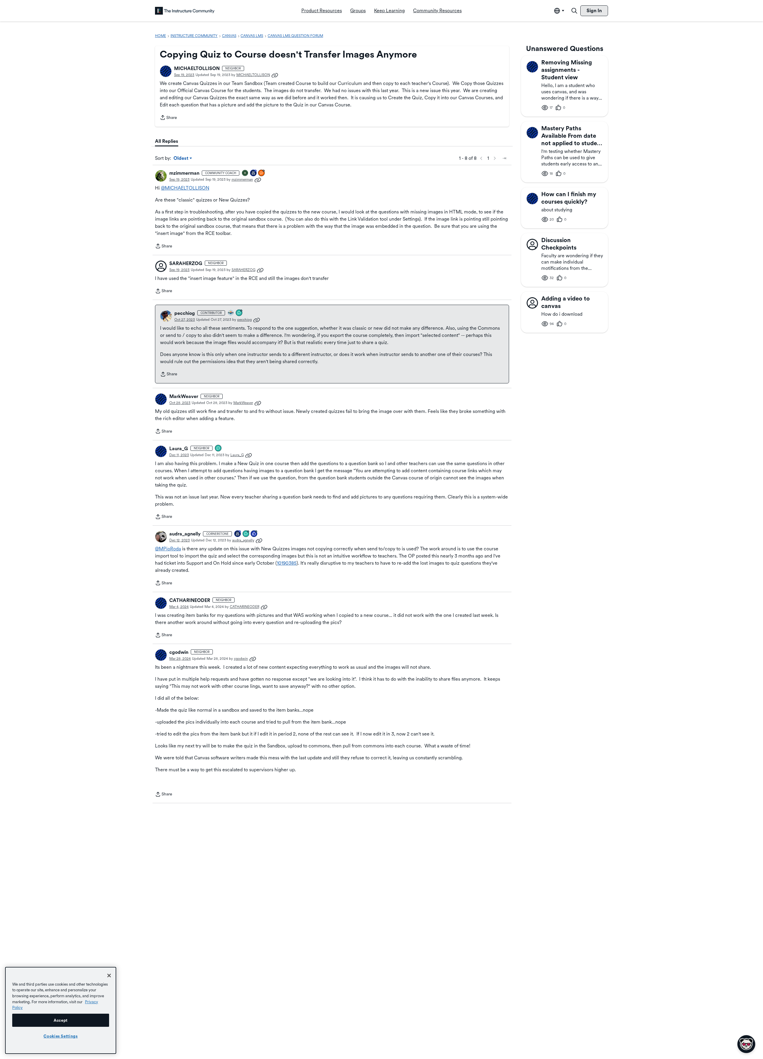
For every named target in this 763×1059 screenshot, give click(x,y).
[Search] (574, 10)
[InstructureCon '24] (245, 173)
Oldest (181, 158)
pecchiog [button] (184, 313)
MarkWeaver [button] (183, 396)
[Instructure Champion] (231, 313)
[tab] (166, 141)
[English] (185, 11)
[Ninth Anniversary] (253, 173)
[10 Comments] (246, 534)
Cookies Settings (61, 1036)
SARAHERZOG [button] (185, 263)
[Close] (109, 975)
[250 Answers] (261, 173)
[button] (166, 71)
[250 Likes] (254, 534)
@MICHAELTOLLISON (185, 188)
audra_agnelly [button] (185, 534)
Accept (61, 1020)
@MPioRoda (168, 549)
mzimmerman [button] (184, 173)
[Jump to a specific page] (504, 158)
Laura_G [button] (178, 448)
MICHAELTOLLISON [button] (197, 68)
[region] (61, 1010)
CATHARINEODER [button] (189, 600)
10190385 (287, 563)
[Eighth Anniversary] (237, 534)
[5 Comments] (239, 313)
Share (168, 118)
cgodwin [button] (178, 652)
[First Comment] (218, 448)
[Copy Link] (274, 75)
